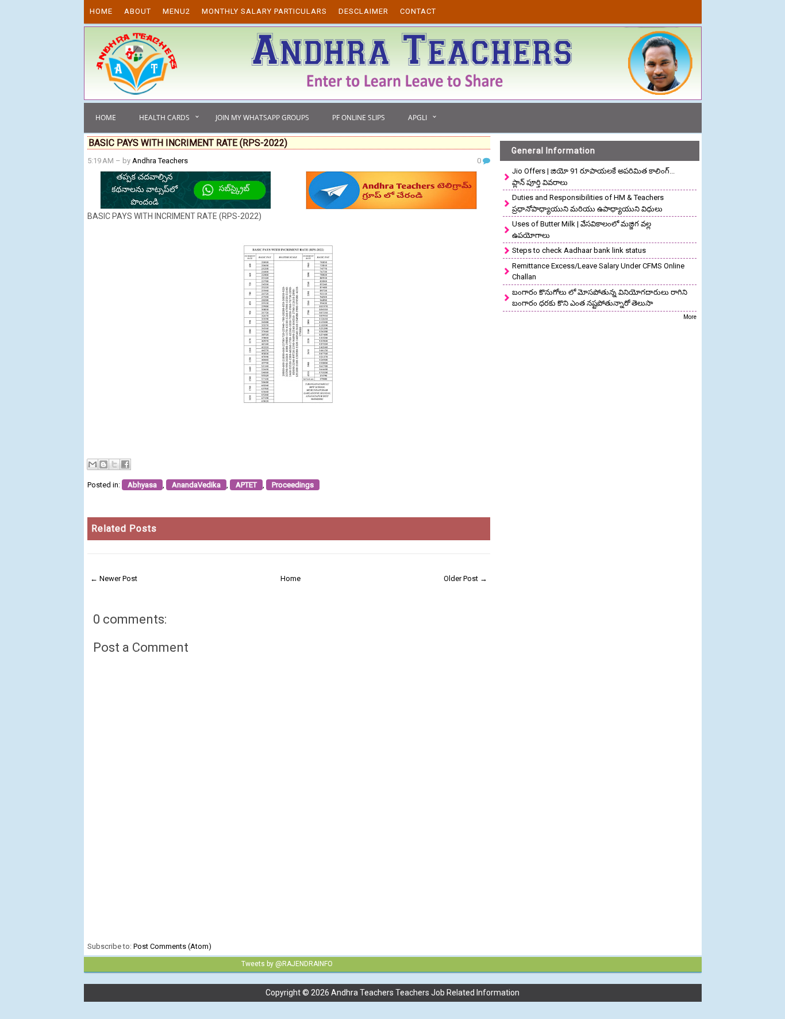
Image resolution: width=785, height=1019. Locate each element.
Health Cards (164, 117)
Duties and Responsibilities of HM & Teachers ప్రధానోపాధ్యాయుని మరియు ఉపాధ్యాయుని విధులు (588, 203)
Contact (418, 11)
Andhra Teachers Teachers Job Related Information (425, 992)
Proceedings (293, 484)
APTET (246, 484)
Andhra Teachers (160, 160)
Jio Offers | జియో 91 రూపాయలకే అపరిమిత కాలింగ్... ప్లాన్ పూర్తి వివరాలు (593, 177)
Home (101, 11)
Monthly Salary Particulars (264, 11)
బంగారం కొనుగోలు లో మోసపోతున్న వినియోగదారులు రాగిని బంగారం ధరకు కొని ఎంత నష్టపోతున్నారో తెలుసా (599, 298)
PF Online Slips (358, 117)
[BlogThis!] (103, 464)
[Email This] (92, 464)
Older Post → (465, 578)
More (690, 317)
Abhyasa (142, 484)
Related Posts (124, 528)
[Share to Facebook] (125, 464)
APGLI (417, 117)
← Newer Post (113, 578)
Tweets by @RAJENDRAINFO (287, 964)
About (137, 11)
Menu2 (176, 11)
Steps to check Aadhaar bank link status (579, 250)
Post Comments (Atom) (172, 946)
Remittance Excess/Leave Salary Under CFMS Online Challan (598, 272)
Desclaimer (363, 11)
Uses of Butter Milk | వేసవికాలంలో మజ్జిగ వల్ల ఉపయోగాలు (581, 230)
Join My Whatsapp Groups (262, 117)
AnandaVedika (196, 484)
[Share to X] (114, 464)
